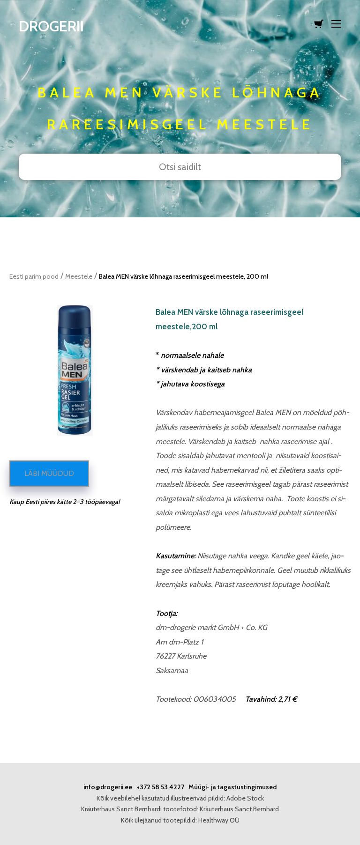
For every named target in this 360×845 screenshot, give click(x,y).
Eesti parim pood (34, 276)
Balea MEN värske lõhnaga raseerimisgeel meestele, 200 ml (183, 276)
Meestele (78, 276)
